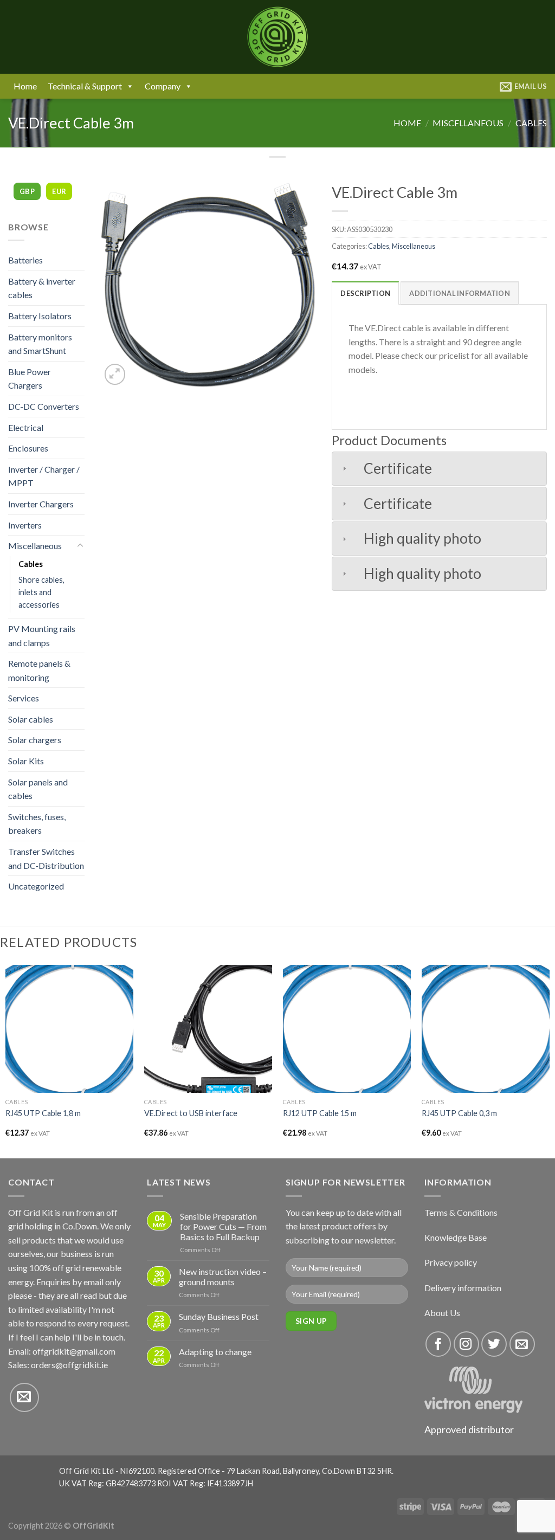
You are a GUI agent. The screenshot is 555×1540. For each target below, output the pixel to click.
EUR (59, 191)
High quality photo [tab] (422, 538)
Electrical (25, 427)
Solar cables (30, 719)
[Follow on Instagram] (466, 1344)
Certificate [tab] (398, 468)
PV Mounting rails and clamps (41, 635)
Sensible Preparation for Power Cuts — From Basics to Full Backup (223, 1226)
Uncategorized (36, 886)
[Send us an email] (24, 1397)
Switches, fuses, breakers (37, 823)
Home (25, 86)
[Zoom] (115, 374)
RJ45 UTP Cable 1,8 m (43, 1113)
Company (162, 86)
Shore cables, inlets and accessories (41, 592)
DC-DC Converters (43, 406)
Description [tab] (365, 293)
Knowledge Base (455, 1237)
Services (23, 698)
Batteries (25, 260)
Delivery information (462, 1288)
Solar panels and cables (38, 789)
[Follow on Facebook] (438, 1344)
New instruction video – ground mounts (223, 1276)
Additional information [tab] (459, 293)
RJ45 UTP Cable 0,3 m (459, 1113)
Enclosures (28, 448)
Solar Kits (26, 761)
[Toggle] (80, 545)
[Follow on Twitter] (494, 1344)
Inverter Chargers (41, 504)
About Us (442, 1312)
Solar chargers (34, 739)
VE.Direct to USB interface (190, 1113)
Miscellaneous (468, 123)
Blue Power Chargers (29, 378)
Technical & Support (85, 86)
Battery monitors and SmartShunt (40, 344)
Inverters (25, 525)
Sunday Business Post (219, 1316)
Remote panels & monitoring (39, 670)
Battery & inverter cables (41, 288)
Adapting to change (215, 1351)
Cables (531, 123)
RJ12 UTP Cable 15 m (320, 1113)
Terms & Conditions (461, 1212)
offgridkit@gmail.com (74, 1351)
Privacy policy (450, 1262)
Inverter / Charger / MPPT (44, 476)
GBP (27, 191)
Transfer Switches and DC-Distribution (46, 858)
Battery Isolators (40, 316)
